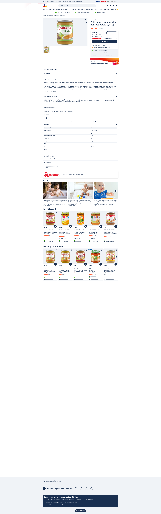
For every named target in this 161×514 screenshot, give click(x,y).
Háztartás (101, 9)
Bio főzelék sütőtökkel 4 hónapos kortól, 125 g (94, 233)
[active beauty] (98, 1)
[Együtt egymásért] (110, 1)
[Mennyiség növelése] (115, 33)
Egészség (83, 9)
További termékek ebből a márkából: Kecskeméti (73, 174)
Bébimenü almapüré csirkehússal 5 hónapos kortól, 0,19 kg (110, 234)
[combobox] (77, 5)
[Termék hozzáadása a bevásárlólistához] (86, 19)
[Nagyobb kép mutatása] (65, 32)
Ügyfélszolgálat (79, 1)
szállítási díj (99, 36)
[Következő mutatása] (116, 191)
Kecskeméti (93, 20)
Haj (69, 9)
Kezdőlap (44, 15)
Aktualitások (45, 9)
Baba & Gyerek (94, 9)
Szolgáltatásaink (72, 1)
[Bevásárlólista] (110, 5)
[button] (76, 488)
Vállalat (44, 1)
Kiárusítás (112, 9)
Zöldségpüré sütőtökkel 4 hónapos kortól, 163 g (79, 233)
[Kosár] (116, 5)
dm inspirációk (58, 1)
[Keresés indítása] (94, 5)
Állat (105, 9)
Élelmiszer (88, 9)
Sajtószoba (52, 1)
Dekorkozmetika (56, 9)
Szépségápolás (64, 9)
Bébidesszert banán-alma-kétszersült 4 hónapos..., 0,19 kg (109, 271)
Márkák (50, 9)
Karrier (48, 1)
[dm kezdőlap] (45, 5)
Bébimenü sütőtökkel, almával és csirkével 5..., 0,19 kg (50, 233)
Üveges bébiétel (63, 15)
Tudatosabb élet (65, 1)
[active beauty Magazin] (115, 1)
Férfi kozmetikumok (75, 9)
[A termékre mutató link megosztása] (86, 22)
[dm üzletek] (108, 5)
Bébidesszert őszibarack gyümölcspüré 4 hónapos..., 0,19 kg (65, 271)
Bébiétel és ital (56, 15)
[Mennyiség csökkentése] (108, 33)
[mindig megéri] (103, 1)
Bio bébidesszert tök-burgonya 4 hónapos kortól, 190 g (65, 234)
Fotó (108, 9)
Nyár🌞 (116, 9)
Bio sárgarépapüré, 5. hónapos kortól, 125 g (93, 271)
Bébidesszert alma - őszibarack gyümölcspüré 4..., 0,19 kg (50, 271)
